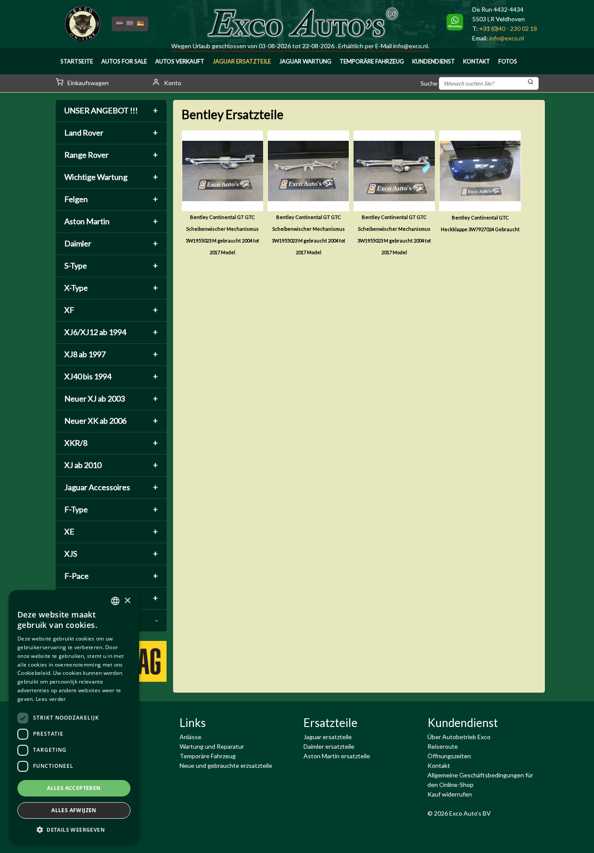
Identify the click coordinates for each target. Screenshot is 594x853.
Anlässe (190, 736)
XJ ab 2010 (111, 465)
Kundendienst (433, 61)
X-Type (111, 287)
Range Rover (111, 154)
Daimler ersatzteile (329, 746)
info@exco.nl (410, 46)
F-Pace (111, 576)
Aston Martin (111, 221)
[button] (73, 830)
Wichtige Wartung (111, 177)
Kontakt (476, 61)
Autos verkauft (179, 61)
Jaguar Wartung (305, 61)
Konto (172, 82)
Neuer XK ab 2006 (111, 420)
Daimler (111, 243)
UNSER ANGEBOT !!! (111, 110)
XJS (111, 553)
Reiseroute (442, 746)
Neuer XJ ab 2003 (111, 398)
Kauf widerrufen (449, 794)
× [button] (127, 600)
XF (111, 310)
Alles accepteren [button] (73, 788)
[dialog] (74, 717)
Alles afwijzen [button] (74, 810)
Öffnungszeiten (449, 756)
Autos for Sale (124, 61)
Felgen (111, 199)
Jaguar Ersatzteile (242, 61)
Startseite (76, 61)
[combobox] (115, 601)
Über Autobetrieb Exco (459, 736)
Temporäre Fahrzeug (372, 61)
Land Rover (111, 132)
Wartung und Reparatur (212, 746)
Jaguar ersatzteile (328, 736)
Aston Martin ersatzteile (337, 756)
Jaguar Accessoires (111, 487)
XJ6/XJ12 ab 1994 (111, 332)
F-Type (111, 509)
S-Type (111, 265)
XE (111, 531)
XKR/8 (111, 443)
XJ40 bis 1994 (111, 376)
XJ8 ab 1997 (111, 354)
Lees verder (51, 699)
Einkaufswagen (87, 82)
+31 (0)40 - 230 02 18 (508, 28)
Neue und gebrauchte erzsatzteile (226, 765)
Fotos (507, 61)
